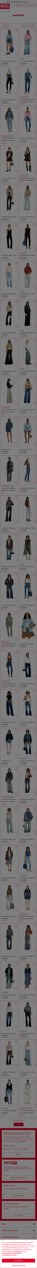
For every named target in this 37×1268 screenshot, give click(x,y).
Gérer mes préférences (15, 1251)
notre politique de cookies (9, 1255)
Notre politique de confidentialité (11, 1253)
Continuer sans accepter (19, 1265)
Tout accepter (19, 1260)
